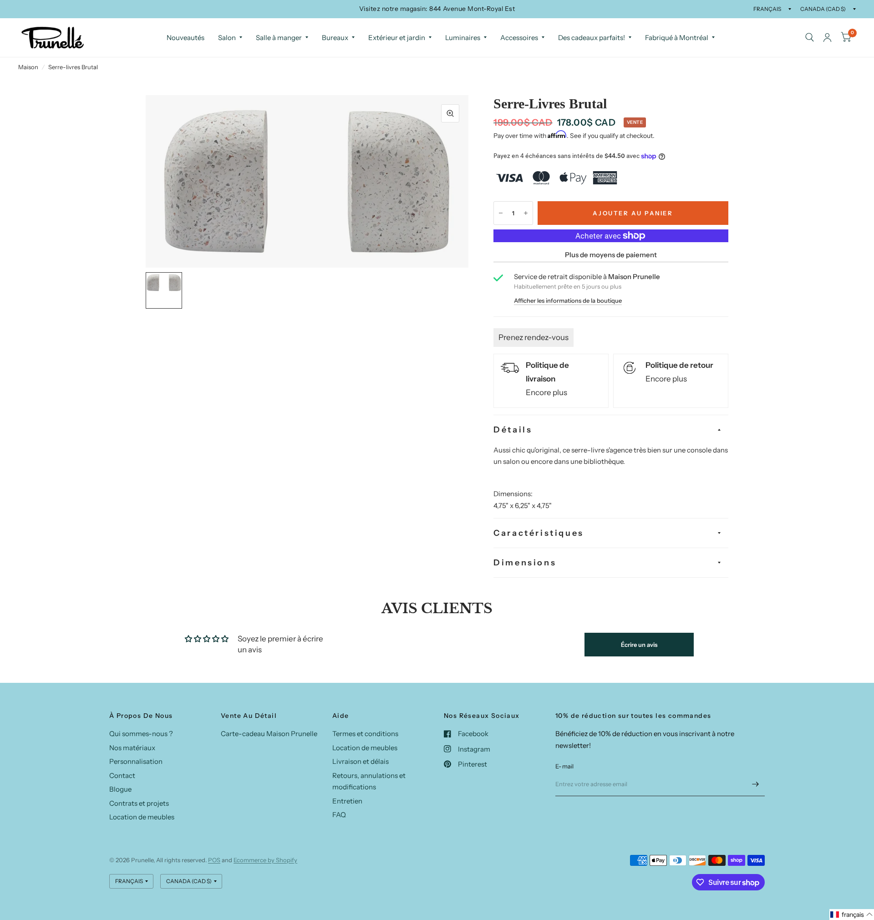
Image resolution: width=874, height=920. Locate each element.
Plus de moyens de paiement (611, 254)
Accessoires (519, 37)
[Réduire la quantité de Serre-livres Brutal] (501, 213)
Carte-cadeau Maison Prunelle (269, 733)
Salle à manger (279, 37)
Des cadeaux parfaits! (591, 37)
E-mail (564, 766)
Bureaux (335, 37)
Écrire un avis (639, 644)
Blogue (120, 789)
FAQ (339, 814)
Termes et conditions (365, 733)
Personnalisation (136, 761)
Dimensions (524, 563)
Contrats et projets (139, 803)
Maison (28, 67)
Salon (227, 37)
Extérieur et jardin (396, 37)
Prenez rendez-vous (533, 337)
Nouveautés (185, 37)
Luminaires (462, 37)
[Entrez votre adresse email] (756, 784)
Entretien (347, 801)
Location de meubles (141, 817)
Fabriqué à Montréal (676, 37)
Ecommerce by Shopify (265, 860)
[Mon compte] (827, 37)
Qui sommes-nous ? (141, 733)
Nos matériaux (132, 747)
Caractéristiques (538, 533)
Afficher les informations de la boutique (568, 301)
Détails (512, 430)
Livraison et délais (360, 761)
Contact (122, 775)
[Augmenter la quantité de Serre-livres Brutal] (526, 213)
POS (214, 860)
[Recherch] (809, 37)
